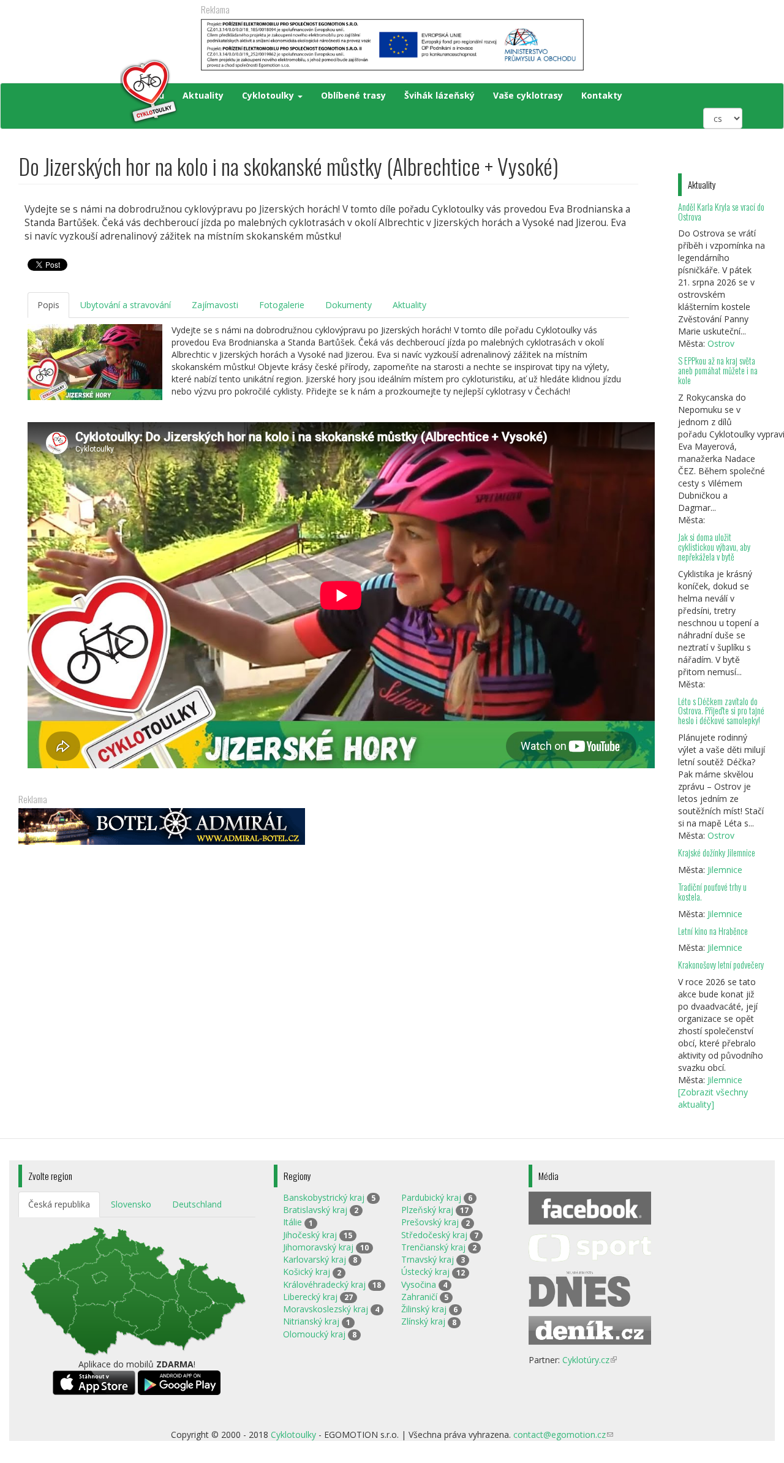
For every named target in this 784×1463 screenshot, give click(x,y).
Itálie (292, 1222)
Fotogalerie (281, 305)
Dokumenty (348, 305)
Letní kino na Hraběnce (713, 930)
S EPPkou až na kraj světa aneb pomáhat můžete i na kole (718, 370)
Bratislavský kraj (315, 1209)
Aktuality (203, 95)
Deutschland (197, 1204)
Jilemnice (724, 869)
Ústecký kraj (425, 1271)
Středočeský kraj (434, 1235)
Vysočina (418, 1284)
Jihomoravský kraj (318, 1247)
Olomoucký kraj (314, 1334)
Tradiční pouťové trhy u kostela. (712, 891)
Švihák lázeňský (439, 95)
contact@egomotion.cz (563, 1434)
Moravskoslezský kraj (325, 1309)
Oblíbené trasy (353, 95)
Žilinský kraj (424, 1309)
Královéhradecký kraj (324, 1284)
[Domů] (99, 92)
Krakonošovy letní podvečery (721, 964)
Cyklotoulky (269, 95)
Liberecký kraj (310, 1296)
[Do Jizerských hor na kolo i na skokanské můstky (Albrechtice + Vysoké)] (95, 362)
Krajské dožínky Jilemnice (716, 852)
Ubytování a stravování (125, 305)
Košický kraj (306, 1271)
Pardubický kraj (431, 1197)
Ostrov (720, 343)
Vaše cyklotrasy (528, 95)
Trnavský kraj (427, 1259)
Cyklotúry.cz (589, 1360)
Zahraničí (419, 1296)
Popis (48, 305)
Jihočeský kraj (310, 1235)
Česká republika (59, 1204)
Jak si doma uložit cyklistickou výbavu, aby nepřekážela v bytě (714, 547)
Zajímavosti (215, 305)
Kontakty (601, 95)
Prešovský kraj (430, 1222)
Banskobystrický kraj (323, 1197)
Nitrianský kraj (311, 1321)
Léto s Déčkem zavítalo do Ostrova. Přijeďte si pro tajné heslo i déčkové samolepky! (721, 711)
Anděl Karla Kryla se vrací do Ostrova (721, 211)
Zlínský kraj (423, 1321)
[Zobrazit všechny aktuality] (713, 1098)
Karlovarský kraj (314, 1259)
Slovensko (131, 1204)
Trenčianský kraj (433, 1247)
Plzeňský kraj (427, 1209)
